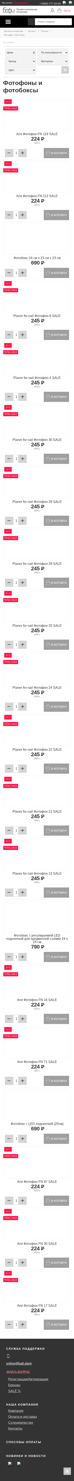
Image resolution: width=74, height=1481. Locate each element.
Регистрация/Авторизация (28, 1379)
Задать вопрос (18, 1371)
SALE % (14, 1391)
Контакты (15, 1428)
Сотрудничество (20, 1422)
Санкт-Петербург (20, 3)
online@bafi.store (19, 1363)
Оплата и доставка (22, 1416)
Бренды (14, 1385)
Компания (15, 1411)
